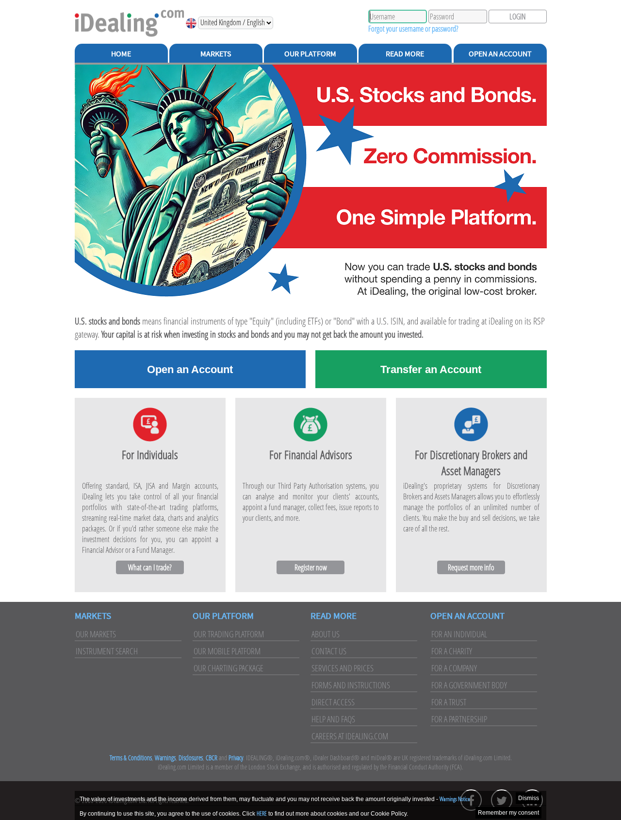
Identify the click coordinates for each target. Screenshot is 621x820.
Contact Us (328, 651)
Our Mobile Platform (227, 651)
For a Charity (451, 651)
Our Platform (310, 53)
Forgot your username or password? (413, 28)
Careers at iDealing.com (349, 736)
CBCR (211, 757)
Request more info (471, 567)
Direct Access (333, 702)
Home (121, 53)
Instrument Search (107, 651)
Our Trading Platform (229, 634)
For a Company (454, 668)
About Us (325, 634)
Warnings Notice (455, 799)
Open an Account (500, 53)
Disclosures (191, 757)
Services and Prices (342, 668)
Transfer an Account (430, 369)
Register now (310, 567)
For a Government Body (469, 685)
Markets (215, 53)
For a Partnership (459, 719)
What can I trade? (150, 567)
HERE (262, 813)
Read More (405, 53)
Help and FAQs (333, 719)
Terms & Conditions (131, 757)
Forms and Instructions (350, 685)
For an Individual (459, 634)
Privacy (236, 757)
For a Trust (448, 702)
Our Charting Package (228, 668)
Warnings (165, 757)
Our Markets (96, 634)
